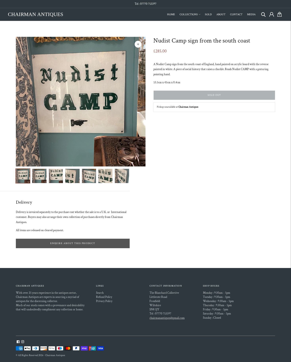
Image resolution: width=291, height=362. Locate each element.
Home (171, 14)
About (220, 14)
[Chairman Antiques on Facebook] (18, 342)
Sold (208, 14)
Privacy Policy (104, 301)
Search (263, 14)
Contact (236, 14)
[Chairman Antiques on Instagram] (22, 342)
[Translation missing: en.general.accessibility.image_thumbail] (23, 176)
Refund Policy (104, 297)
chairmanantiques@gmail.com (167, 318)
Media (251, 14)
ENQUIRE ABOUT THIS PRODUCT (72, 243)
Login (271, 14)
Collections (189, 14)
